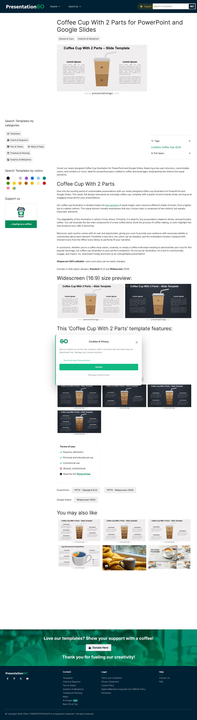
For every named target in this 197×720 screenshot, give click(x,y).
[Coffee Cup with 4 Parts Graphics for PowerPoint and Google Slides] (169, 397)
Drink (178, 147)
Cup (172, 147)
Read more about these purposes (77, 360)
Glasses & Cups (66, 38)
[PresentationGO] (25, 6)
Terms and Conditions (111, 678)
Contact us (164, 678)
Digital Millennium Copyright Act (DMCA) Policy (123, 689)
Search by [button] (73, 6)
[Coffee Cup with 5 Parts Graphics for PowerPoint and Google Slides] (79, 422)
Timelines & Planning (72, 693)
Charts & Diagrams (71, 681)
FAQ (161, 681)
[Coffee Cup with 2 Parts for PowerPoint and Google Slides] (91, 302)
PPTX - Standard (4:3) (86, 490)
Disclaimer (106, 693)
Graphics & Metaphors (88, 38)
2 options (156, 147)
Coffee (165, 147)
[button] (136, 342)
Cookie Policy (107, 685)
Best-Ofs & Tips (70, 704)
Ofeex (26, 714)
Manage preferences (98, 375)
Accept (98, 367)
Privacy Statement (110, 681)
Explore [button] (53, 6)
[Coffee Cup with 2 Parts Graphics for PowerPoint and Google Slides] (158, 302)
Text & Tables (69, 685)
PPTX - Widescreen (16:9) (120, 490)
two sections (112, 205)
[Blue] (32, 178)
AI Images (67, 700)
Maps (65, 696)
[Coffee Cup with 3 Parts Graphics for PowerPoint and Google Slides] (124, 397)
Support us (148, 6)
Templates (68, 678)
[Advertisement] (171, 88)
